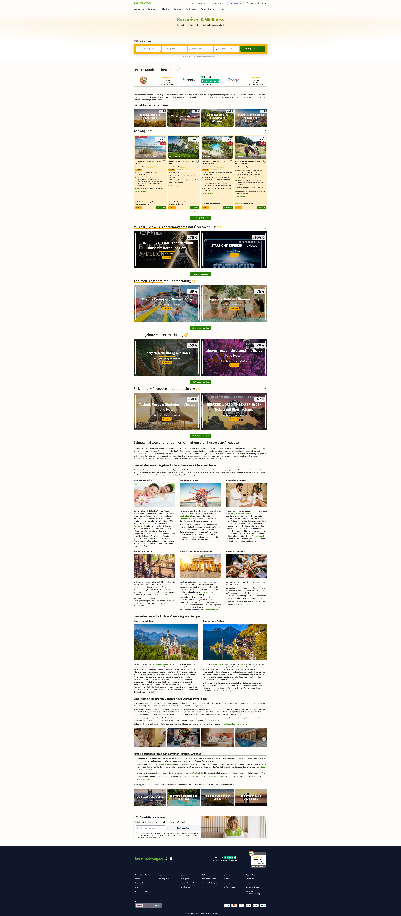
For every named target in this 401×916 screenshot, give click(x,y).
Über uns (227, 883)
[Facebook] (171, 859)
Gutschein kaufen (236, 3)
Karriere (226, 879)
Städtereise (208, 592)
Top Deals (196, 773)
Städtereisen (165, 9)
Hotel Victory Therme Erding (210, 167)
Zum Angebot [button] (167, 308)
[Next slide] (265, 227)
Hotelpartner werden (209, 879)
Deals (222, 9)
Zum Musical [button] (167, 257)
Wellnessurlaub (139, 9)
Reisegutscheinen (216, 777)
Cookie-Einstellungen (142, 891)
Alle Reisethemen (185, 887)
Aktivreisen (163, 595)
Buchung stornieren (141, 883)
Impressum (249, 883)
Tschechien (223, 664)
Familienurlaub (191, 9)
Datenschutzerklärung (153, 837)
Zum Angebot (161, 207)
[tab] (195, 270)
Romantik (177, 9)
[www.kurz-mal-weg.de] (142, 3)
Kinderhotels (204, 718)
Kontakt (137, 879)
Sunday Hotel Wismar (141, 167)
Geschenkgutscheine (164, 879)
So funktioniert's (229, 887)
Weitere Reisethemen (208, 9)
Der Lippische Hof (174, 167)
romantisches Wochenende (241, 513)
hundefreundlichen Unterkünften (235, 724)
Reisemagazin (184, 879)
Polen (231, 664)
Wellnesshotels (177, 709)
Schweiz (243, 664)
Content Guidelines (252, 887)
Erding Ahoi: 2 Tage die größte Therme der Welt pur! (213, 162)
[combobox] (148, 49)
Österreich (215, 664)
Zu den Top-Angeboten (200, 218)
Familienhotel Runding (242, 167)
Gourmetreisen (245, 604)
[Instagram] (166, 859)
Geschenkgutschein (144, 779)
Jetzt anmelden (183, 828)
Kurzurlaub (151, 9)
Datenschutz (250, 879)
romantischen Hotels (212, 720)
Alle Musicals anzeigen (200, 274)
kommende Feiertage (166, 764)
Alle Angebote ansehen (200, 328)
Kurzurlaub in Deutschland (158, 664)
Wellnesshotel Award (187, 883)
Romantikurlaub (258, 536)
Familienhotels (185, 516)
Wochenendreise (212, 610)
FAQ (136, 887)
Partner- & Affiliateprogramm (211, 883)
